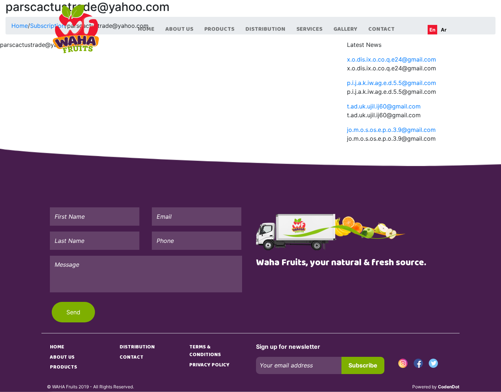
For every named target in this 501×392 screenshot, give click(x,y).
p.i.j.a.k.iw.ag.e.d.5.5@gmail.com (391, 82)
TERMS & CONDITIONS (205, 351)
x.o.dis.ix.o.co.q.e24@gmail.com (391, 59)
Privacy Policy (209, 365)
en (432, 30)
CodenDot (449, 386)
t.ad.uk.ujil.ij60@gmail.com (384, 106)
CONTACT (381, 29)
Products (219, 29)
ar (443, 30)
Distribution (265, 29)
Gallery (345, 29)
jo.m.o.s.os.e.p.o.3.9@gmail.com (391, 129)
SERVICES (309, 29)
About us (179, 29)
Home (146, 29)
